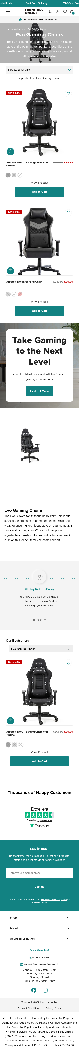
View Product (39, 183)
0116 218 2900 (41, 957)
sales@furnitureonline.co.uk (41, 964)
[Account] (57, 11)
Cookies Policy (39, 902)
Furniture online (49, 1002)
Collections (19, 29)
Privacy (64, 899)
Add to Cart (39, 192)
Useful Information (22, 939)
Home (9, 29)
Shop (13, 918)
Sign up (39, 887)
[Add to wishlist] (68, 93)
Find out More (39, 391)
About (14, 928)
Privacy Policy (53, 1008)
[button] (15, 11)
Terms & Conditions (50, 899)
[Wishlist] (65, 11)
